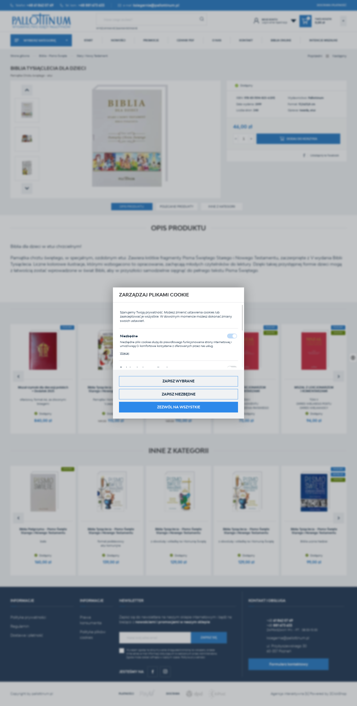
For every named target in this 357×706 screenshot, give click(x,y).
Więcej (124, 353)
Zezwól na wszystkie (178, 407)
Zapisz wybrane (178, 381)
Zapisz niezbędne (179, 394)
